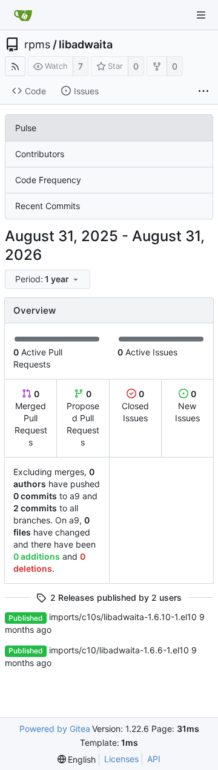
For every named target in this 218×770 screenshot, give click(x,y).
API (153, 759)
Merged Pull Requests (31, 418)
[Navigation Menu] (201, 15)
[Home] (23, 15)
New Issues (187, 406)
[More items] (203, 91)
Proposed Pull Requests (83, 418)
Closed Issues (135, 406)
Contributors (39, 154)
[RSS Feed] (15, 66)
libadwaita (86, 45)
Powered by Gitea (54, 728)
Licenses (121, 759)
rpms (37, 45)
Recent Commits (47, 206)
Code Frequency (48, 180)
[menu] (48, 280)
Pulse (25, 128)
